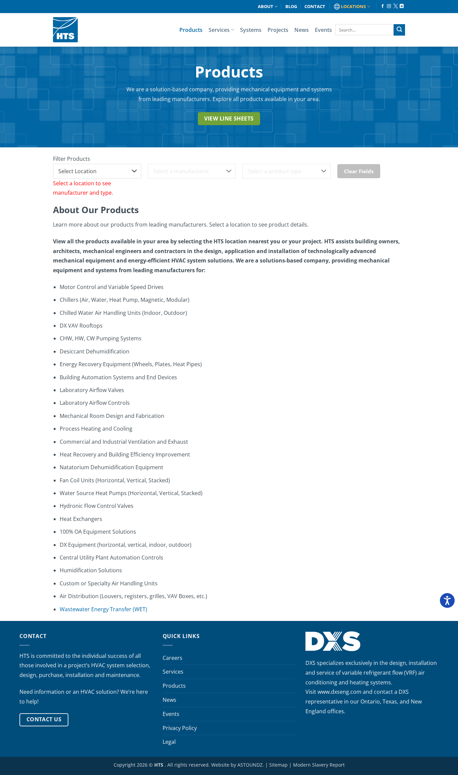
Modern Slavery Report (319, 765)
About (265, 6)
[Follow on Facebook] (383, 6)
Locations (353, 6)
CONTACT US (44, 719)
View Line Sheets (228, 118)
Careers (172, 658)
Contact (314, 6)
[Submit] (399, 30)
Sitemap (278, 765)
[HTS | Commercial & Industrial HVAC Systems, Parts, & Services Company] (66, 29)
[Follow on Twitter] (395, 6)
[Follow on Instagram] (389, 6)
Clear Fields (359, 171)
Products (191, 30)
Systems (251, 30)
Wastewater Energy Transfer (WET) (103, 609)
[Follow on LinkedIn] (402, 6)
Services (219, 30)
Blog (291, 6)
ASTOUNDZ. (250, 765)
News (301, 30)
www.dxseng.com (339, 691)
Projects (278, 30)
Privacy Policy (180, 728)
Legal (169, 741)
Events (323, 30)
